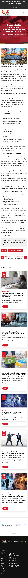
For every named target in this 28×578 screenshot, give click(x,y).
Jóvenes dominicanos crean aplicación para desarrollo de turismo (21, 257)
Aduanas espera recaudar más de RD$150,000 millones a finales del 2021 (14, 242)
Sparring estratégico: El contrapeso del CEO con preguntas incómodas (13, 452)
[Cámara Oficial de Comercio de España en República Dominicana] (6, 12)
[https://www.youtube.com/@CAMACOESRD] (15, 7)
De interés (6, 291)
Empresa (5, 330)
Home (4, 34)
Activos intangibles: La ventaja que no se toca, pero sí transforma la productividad (13, 295)
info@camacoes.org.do (14, 555)
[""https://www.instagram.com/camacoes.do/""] (13, 7)
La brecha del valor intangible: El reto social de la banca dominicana (13, 495)
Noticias (5, 410)
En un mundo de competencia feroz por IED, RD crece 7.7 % (13, 413)
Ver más (5, 306)
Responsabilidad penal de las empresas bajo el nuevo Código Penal (13, 333)
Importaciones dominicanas (15, 250)
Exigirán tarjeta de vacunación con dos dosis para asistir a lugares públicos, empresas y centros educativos (9, 257)
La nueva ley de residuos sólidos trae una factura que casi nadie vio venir (14, 373)
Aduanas (4, 250)
